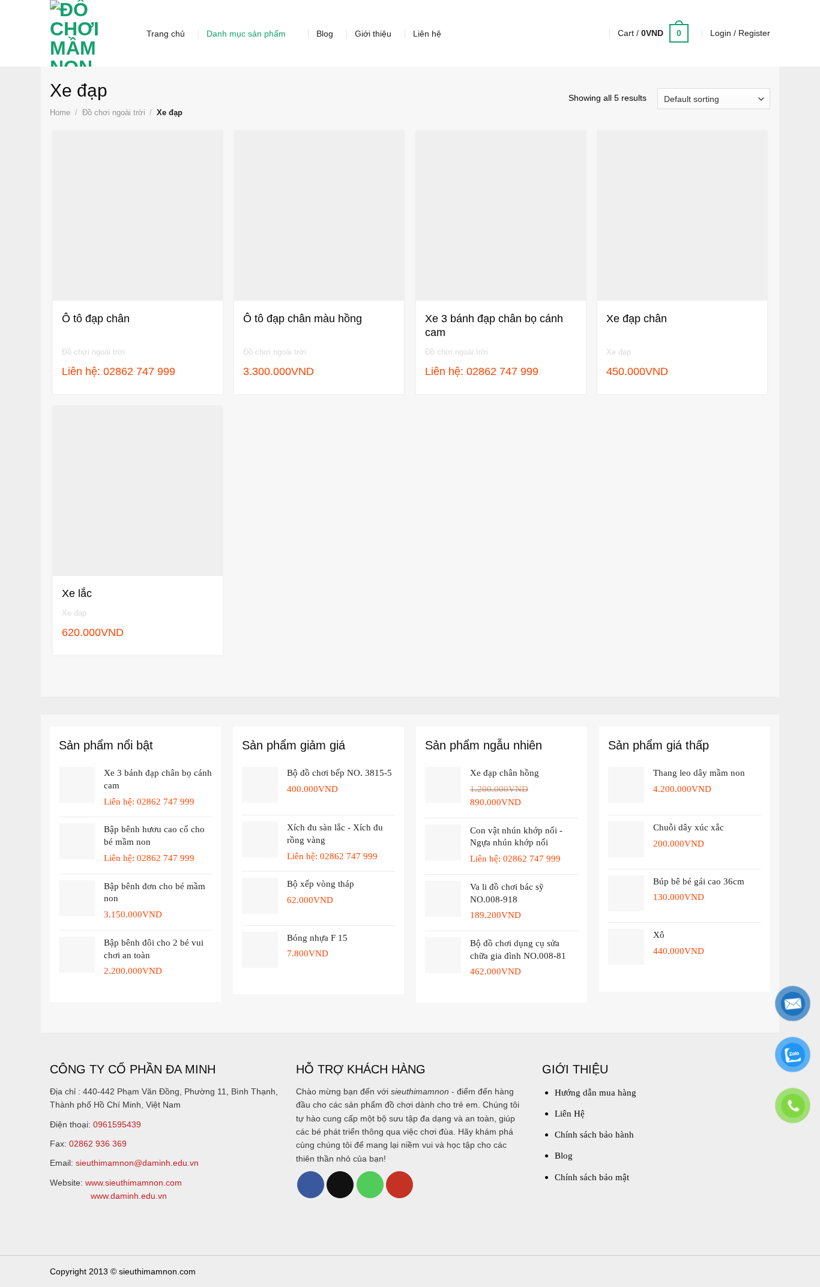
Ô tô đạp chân (96, 319)
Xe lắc (77, 593)
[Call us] (370, 1184)
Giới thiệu (373, 33)
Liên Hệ (570, 1113)
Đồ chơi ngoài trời (113, 112)
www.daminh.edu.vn (129, 1196)
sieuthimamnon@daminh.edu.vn (137, 1163)
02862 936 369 (98, 1143)
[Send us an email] (340, 1184)
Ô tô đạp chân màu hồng (302, 319)
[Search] (591, 33)
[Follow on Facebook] (310, 1184)
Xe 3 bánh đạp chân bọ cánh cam (494, 325)
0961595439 (117, 1124)
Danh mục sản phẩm (246, 33)
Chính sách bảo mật (592, 1177)
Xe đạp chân (636, 319)
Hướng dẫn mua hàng (595, 1092)
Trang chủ (165, 33)
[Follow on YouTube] (399, 1184)
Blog (324, 33)
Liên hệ (427, 33)
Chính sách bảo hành (594, 1134)
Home (60, 112)
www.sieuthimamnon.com (133, 1182)
